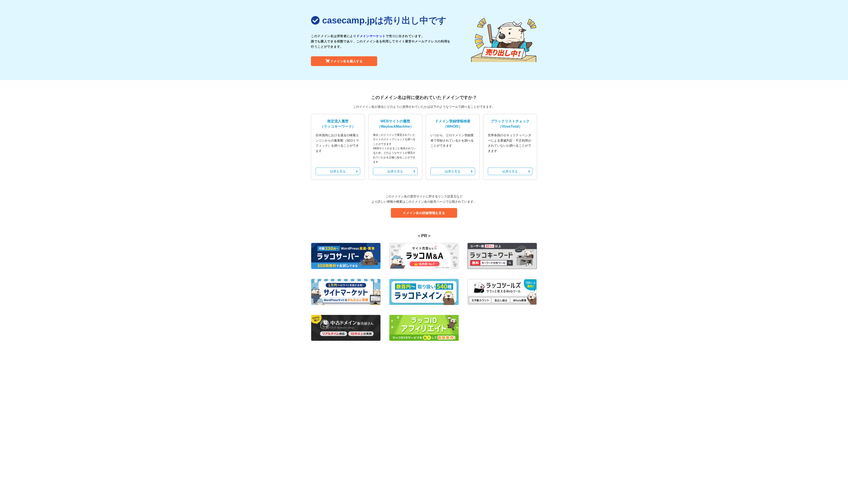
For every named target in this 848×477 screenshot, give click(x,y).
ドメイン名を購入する (346, 61)
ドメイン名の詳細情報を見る (424, 213)
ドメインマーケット (371, 36)
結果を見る (338, 171)
